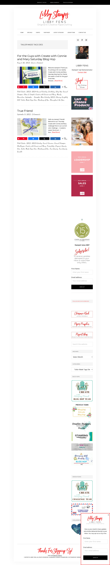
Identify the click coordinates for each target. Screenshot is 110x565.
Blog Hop (59, 92)
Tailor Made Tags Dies (29, 100)
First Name (75, 269)
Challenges (21, 146)
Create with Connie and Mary (46, 94)
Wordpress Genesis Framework (58, 557)
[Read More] (58, 81)
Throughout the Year (57, 100)
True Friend (25, 110)
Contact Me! (82, 72)
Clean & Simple (29, 94)
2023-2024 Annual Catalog (36, 92)
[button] (89, 31)
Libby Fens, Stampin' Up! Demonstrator (55, 18)
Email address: (76, 277)
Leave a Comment (37, 63)
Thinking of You (43, 100)
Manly (59, 94)
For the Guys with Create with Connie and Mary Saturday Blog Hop (42, 57)
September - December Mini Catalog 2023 (40, 97)
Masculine (20, 97)
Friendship (50, 146)
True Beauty (54, 149)
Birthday (51, 92)
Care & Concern (48, 143)
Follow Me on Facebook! (81, 301)
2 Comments (36, 114)
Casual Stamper (59, 143)
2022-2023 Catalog (34, 143)
